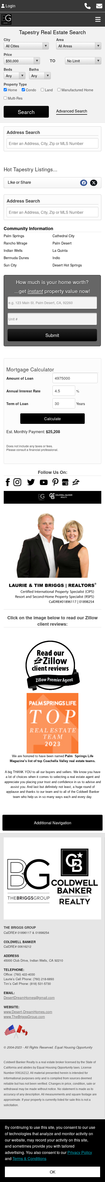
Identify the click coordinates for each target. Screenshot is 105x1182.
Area (60, 39)
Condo (30, 89)
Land (48, 89)
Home (12, 89)
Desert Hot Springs (67, 265)
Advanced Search (71, 111)
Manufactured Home (77, 89)
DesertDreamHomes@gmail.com (29, 997)
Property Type (15, 84)
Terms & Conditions (29, 1158)
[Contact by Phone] (87, 5)
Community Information (28, 228)
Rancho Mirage (15, 243)
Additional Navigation (52, 822)
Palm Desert (62, 243)
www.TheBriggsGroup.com (24, 1016)
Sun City (10, 265)
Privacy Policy (79, 1152)
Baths (34, 69)
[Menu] (98, 19)
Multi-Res (14, 98)
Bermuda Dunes (16, 257)
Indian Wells (13, 250)
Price (8, 54)
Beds (8, 69)
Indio (56, 257)
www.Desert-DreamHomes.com (28, 1011)
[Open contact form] (99, 5)
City (7, 39)
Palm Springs (14, 235)
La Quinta (60, 250)
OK (52, 1172)
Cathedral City (63, 235)
